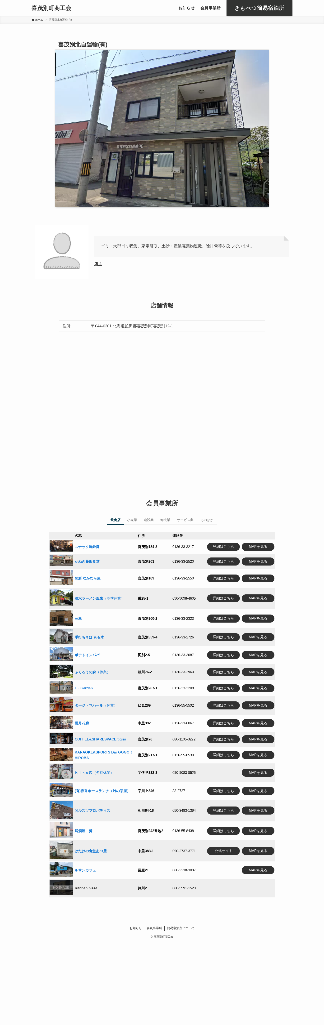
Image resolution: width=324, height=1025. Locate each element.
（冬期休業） (94, 773)
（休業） (92, 672)
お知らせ (136, 928)
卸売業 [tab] (165, 520)
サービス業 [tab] (185, 520)
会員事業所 (154, 928)
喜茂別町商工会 (51, 8)
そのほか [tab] (206, 520)
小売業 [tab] (132, 520)
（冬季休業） (100, 598)
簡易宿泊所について (181, 928)
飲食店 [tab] (115, 520)
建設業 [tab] (149, 520)
